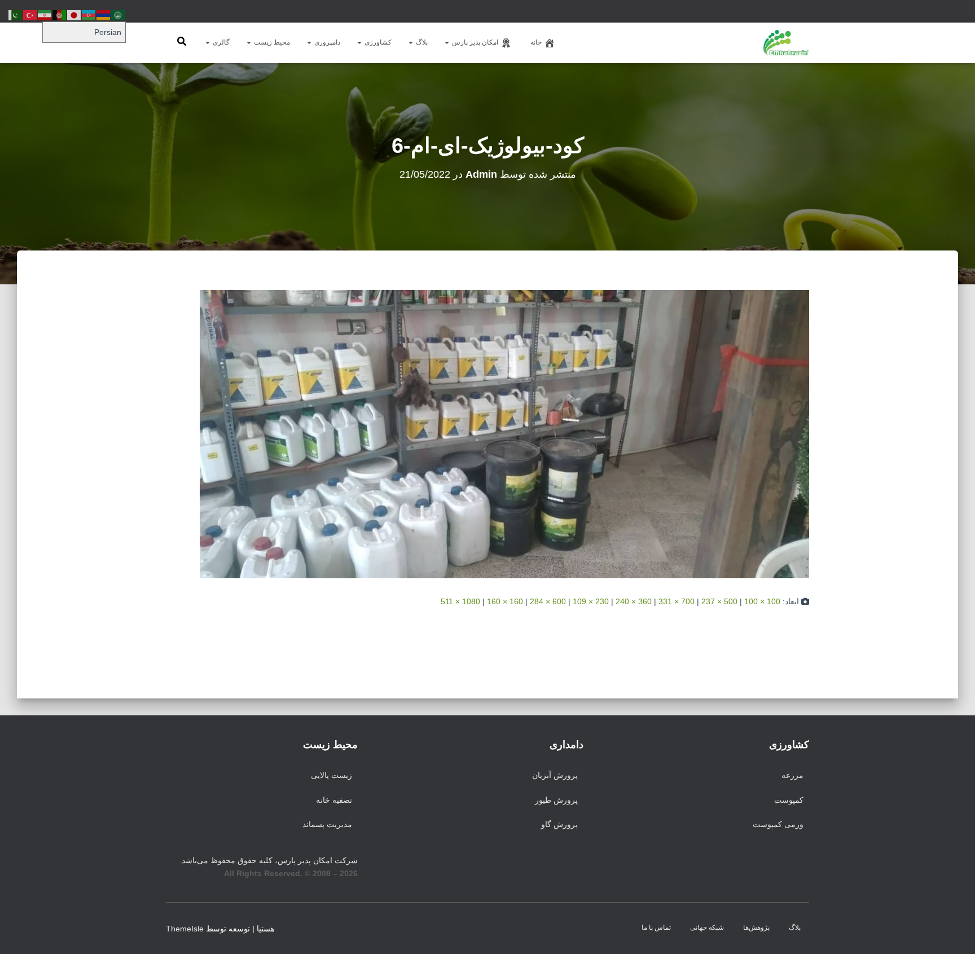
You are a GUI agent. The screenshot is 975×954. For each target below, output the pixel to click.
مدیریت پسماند (327, 824)
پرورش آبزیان (555, 775)
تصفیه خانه (334, 799)
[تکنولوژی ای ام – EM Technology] (786, 43)
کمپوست (788, 799)
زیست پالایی (331, 775)
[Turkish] (30, 14)
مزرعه (792, 775)
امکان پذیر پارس (474, 42)
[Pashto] (59, 14)
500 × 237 (719, 601)
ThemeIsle (185, 928)
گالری (220, 42)
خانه (536, 42)
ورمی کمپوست (778, 824)
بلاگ (421, 42)
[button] (447, 42)
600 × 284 (548, 601)
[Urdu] (15, 14)
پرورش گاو (559, 824)
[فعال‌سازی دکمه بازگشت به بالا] (22, 931)
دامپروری (326, 42)
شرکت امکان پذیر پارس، (268, 860)
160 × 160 (505, 601)
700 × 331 (676, 601)
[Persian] (45, 14)
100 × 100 (762, 601)
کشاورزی (377, 42)
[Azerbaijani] (89, 14)
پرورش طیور (556, 799)
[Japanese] (74, 14)
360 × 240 (634, 601)
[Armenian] (103, 14)
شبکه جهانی (707, 927)
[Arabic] (118, 14)
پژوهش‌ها (756, 927)
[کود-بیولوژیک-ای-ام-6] (504, 433)
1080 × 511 (460, 601)
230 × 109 (591, 601)
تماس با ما (656, 927)
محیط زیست (271, 42)
